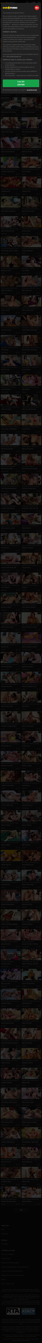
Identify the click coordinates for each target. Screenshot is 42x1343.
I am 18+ (21, 83)
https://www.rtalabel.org (13, 56)
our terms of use (32, 90)
